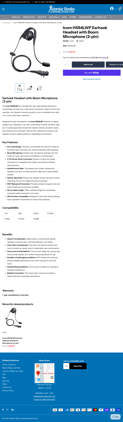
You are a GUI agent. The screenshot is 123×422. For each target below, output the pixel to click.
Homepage (6, 23)
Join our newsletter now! (73, 361)
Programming (85, 17)
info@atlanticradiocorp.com (44, 396)
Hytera (72, 17)
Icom (64, 17)
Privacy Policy (7, 390)
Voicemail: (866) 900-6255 (44, 399)
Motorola (54, 17)
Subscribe (78, 366)
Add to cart (88, 64)
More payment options (92, 79)
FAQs (4, 384)
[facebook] (3, 410)
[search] (3, 9)
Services (5, 381)
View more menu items (111, 17)
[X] (7, 409)
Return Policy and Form (11, 368)
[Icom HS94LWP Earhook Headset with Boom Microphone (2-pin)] (13, 318)
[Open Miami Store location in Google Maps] (44, 373)
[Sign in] (112, 9)
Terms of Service (9, 365)
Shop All (16, 17)
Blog (4, 378)
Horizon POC (29, 17)
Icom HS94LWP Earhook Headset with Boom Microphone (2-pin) (12, 340)
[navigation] (19, 87)
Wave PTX (42, 17)
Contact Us (100, 17)
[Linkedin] (12, 409)
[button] (69, 62)
